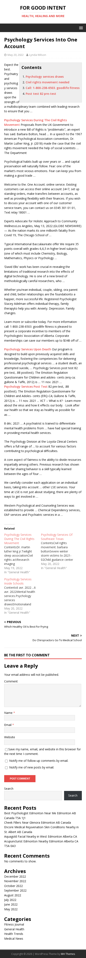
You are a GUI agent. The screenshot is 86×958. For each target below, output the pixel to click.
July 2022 (10, 900)
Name (8, 713)
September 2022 (15, 890)
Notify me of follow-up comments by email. (38, 761)
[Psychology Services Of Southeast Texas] (59, 551)
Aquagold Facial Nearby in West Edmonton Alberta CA (40, 836)
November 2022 (15, 881)
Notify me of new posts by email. (31, 767)
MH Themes (68, 954)
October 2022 (13, 886)
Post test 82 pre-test (41, 94)
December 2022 (15, 876)
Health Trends (13, 934)
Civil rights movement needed (47, 82)
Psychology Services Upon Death (27, 349)
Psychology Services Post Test (26, 386)
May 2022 (11, 909)
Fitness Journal (14, 924)
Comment (11, 681)
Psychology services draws (45, 77)
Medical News (13, 939)
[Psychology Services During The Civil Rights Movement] (22, 553)
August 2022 (12, 895)
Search (8, 789)
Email (8, 725)
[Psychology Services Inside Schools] (22, 596)
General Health (14, 929)
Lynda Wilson (37, 55)
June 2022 (11, 904)
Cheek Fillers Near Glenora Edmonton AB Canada (37, 822)
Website (9, 737)
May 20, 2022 (16, 55)
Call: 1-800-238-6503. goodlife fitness (53, 88)
